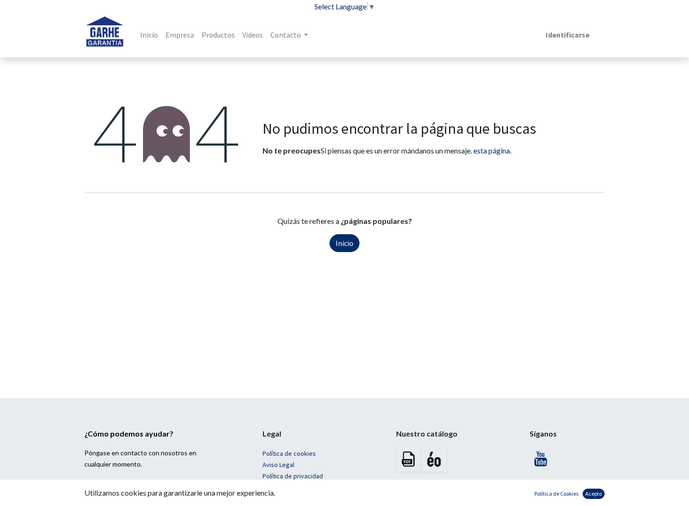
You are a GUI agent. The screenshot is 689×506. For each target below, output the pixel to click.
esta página (491, 150)
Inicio (344, 243)
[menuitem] (149, 34)
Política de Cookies (556, 493)
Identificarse (568, 34)
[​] (541, 461)
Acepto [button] (593, 493)
